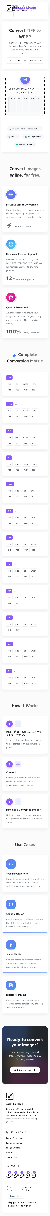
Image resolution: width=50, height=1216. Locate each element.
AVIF (26, 390)
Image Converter (14, 1143)
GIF (17, 384)
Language (14, 1196)
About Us (10, 1152)
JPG (9, 437)
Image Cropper (13, 1147)
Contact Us (11, 1157)
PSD (17, 390)
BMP (35, 384)
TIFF (9, 390)
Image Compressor (15, 1138)
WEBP (25, 384)
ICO (33, 390)
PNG (9, 384)
